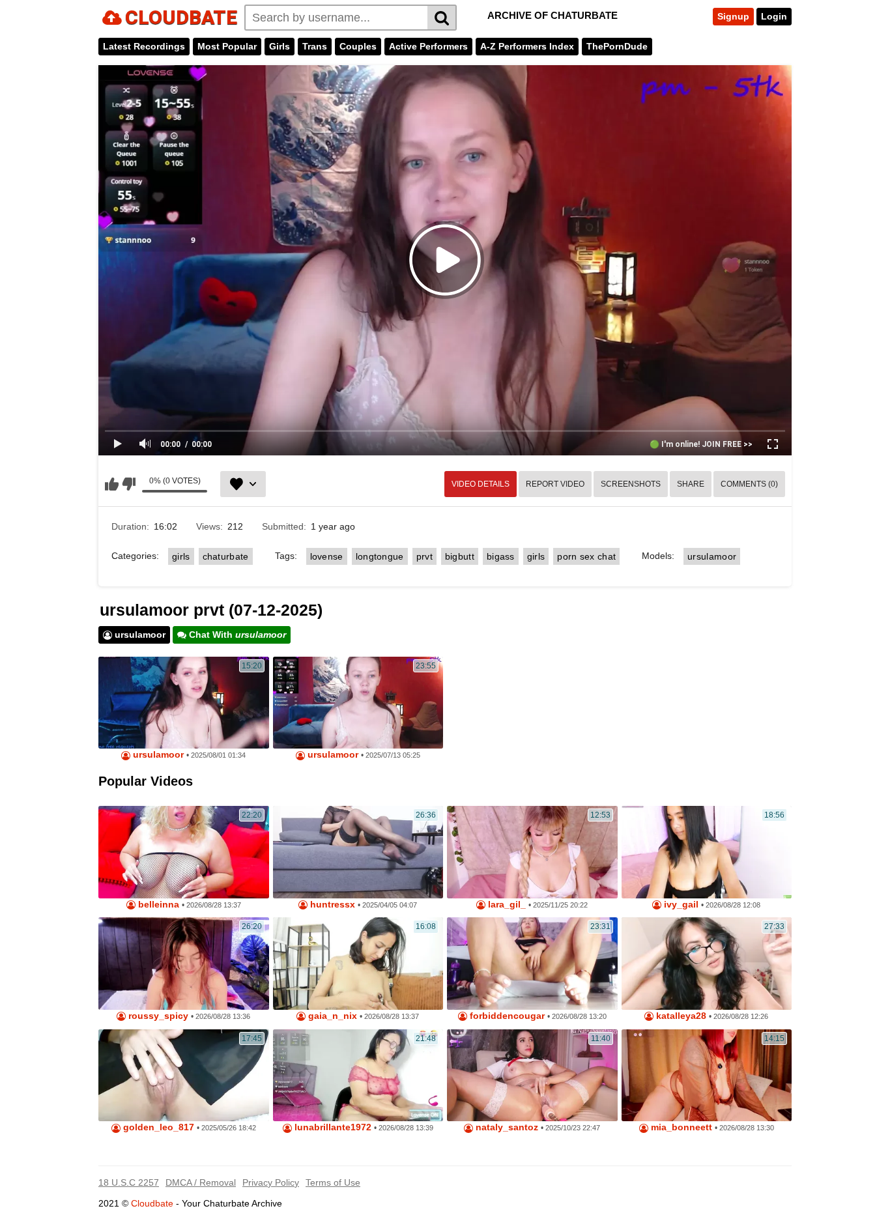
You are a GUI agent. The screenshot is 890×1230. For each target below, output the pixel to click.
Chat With (236, 634)
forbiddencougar (506, 1016)
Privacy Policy (270, 1182)
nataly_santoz (505, 1127)
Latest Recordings (144, 46)
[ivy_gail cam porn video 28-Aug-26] (707, 852)
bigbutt (459, 556)
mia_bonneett (680, 1127)
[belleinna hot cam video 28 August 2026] (183, 852)
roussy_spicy (157, 1016)
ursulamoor (711, 556)
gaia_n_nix (331, 1016)
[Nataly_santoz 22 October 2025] (532, 1075)
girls (181, 556)
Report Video (555, 484)
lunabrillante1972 (331, 1127)
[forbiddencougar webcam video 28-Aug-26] (532, 963)
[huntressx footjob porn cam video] (358, 852)
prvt (424, 556)
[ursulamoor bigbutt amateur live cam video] (183, 703)
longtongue (380, 556)
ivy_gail (679, 904)
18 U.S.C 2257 (128, 1182)
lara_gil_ (505, 904)
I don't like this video (129, 484)
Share (690, 484)
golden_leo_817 (157, 1127)
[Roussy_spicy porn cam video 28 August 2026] (183, 963)
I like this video (112, 484)
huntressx (331, 904)
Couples (358, 46)
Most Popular (227, 46)
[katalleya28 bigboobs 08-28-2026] (707, 963)
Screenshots (631, 484)
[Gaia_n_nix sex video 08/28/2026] (358, 963)
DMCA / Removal (200, 1182)
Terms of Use (333, 1182)
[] (442, 18)
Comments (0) (749, 484)
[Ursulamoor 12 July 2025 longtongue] (358, 703)
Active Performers (428, 46)
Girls (279, 46)
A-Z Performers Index (527, 46)
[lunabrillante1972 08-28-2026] (358, 1075)
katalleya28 (679, 1016)
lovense (326, 556)
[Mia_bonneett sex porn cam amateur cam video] (707, 1075)
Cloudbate (152, 1203)
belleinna (157, 904)
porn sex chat (586, 556)
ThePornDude (617, 46)
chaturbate (226, 556)
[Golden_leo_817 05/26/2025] (183, 1075)
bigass (501, 556)
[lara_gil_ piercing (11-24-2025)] (532, 852)
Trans (314, 46)
